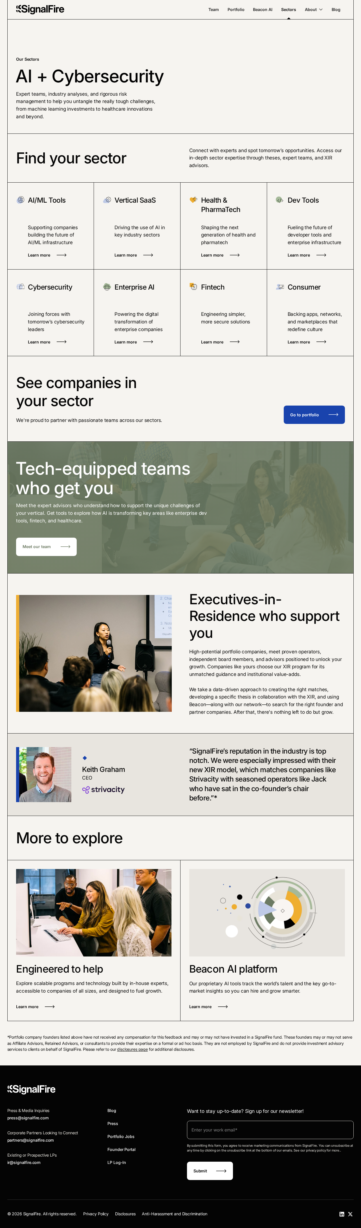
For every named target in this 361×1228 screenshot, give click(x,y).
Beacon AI (262, 9)
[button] (313, 9)
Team (213, 9)
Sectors (288, 9)
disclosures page (132, 1049)
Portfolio (236, 9)
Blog (336, 9)
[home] (40, 9)
